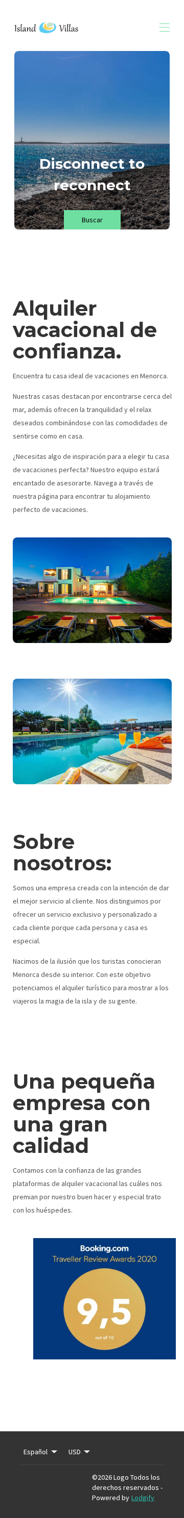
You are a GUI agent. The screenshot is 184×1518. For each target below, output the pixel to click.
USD (74, 1451)
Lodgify (142, 1497)
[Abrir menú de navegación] (164, 27)
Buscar (92, 219)
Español (36, 1451)
